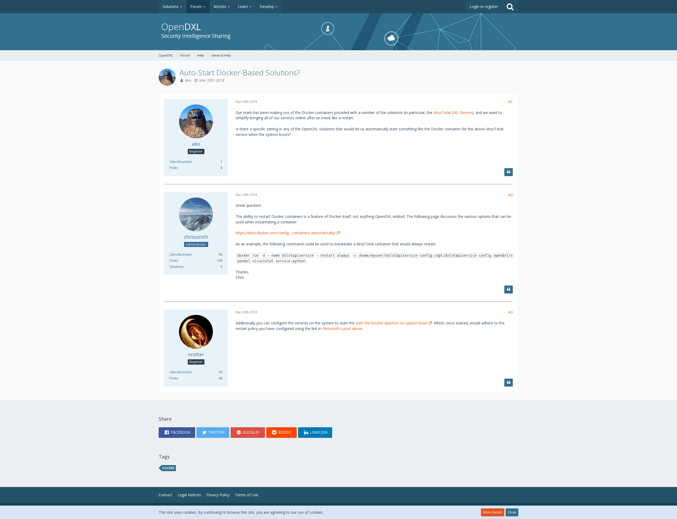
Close (512, 512)
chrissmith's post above (342, 328)
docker (168, 468)
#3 (510, 312)
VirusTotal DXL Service (452, 112)
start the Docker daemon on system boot (391, 322)
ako (188, 80)
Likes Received (180, 161)
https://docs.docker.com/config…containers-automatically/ (285, 232)
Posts (174, 168)
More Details (492, 512)
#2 (510, 194)
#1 (510, 101)
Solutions (176, 266)
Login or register (484, 6)
